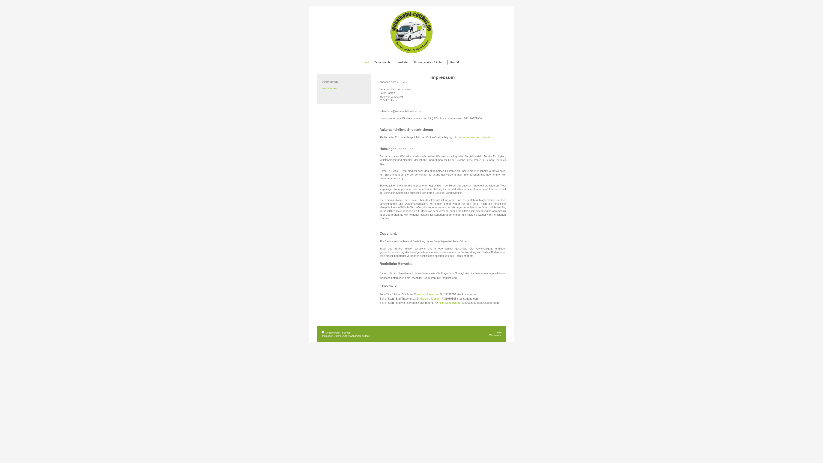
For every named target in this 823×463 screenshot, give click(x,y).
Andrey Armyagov (428, 294)
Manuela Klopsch (430, 298)
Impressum (327, 336)
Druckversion (333, 332)
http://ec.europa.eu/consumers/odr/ (474, 137)
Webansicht (495, 335)
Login (499, 332)
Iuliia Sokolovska (449, 302)
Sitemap (346, 332)
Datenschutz (340, 336)
